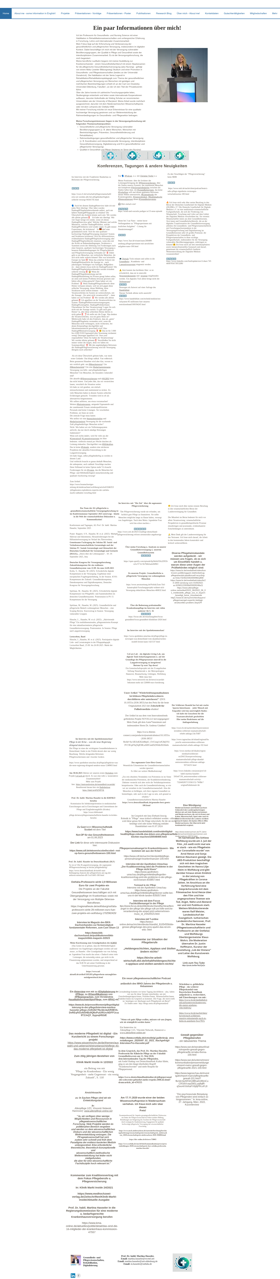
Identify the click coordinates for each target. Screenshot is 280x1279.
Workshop (109, 773)
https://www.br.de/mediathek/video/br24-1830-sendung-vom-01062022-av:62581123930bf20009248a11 (188, 582)
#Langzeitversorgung (90, 439)
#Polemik (85, 447)
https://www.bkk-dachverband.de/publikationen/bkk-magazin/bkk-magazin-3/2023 (94, 935)
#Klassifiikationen (98, 994)
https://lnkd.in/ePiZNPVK (93, 790)
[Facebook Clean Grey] (78, 1275)
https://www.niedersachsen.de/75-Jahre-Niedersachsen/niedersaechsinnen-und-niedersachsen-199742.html (191, 834)
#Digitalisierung (106, 991)
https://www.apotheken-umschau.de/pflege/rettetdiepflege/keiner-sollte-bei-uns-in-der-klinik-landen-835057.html (146, 893)
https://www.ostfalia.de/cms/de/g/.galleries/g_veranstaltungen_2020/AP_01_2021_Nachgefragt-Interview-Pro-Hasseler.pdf (147, 1040)
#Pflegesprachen (84, 997)
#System (90, 470)
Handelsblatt (124, 290)
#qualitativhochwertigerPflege (85, 999)
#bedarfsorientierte (77, 421)
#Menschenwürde (77, 367)
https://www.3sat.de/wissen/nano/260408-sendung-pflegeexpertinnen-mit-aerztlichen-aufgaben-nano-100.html (136, 243)
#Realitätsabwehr (155, 197)
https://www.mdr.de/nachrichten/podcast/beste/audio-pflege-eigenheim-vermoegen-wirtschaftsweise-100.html (187, 191)
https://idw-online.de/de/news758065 (142, 1139)
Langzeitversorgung (127, 264)
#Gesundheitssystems (147, 199)
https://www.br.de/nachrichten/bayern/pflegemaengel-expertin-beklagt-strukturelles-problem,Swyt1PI (188, 600)
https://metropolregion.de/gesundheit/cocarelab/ (95, 784)
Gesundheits (124, 261)
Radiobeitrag (105, 787)
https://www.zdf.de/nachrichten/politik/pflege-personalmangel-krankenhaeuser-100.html (147, 857)
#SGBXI (105, 379)
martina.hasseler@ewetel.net (141, 1258)
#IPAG (111, 999)
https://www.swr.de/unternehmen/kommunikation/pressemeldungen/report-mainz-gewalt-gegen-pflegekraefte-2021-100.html (192, 1064)
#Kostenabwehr (147, 195)
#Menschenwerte (95, 364)
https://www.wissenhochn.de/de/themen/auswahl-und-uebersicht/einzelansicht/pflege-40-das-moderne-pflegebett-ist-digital (93, 1045)
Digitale (125, 259)
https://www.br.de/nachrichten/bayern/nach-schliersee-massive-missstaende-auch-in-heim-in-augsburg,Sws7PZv (193, 1017)
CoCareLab (80, 776)
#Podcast (128, 176)
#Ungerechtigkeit (140, 197)
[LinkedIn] (73, 1275)
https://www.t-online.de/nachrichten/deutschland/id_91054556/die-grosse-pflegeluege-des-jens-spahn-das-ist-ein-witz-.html (147, 926)
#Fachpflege (123, 192)
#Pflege (79, 994)
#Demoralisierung (125, 199)
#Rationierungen (83, 404)
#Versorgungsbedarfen (140, 188)
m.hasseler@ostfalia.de (141, 1264)
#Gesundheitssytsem (145, 190)
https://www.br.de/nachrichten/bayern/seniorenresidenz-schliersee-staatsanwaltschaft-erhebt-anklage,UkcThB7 (190, 731)
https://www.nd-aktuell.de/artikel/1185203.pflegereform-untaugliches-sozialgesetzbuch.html (93, 974)
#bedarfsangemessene (102, 367)
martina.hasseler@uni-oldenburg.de (141, 1261)
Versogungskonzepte (127, 276)
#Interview (79, 991)
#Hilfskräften (107, 444)
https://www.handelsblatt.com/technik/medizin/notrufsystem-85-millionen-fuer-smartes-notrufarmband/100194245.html (139, 302)
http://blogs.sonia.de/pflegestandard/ (153, 1003)
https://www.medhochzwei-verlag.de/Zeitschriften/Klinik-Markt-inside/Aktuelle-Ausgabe (94, 1196)
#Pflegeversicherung (147, 183)
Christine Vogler (147, 176)
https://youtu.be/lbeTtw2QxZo (193, 965)
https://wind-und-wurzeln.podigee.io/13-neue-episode (140, 211)
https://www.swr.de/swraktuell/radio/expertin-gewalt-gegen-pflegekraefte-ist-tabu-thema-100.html (192, 1051)
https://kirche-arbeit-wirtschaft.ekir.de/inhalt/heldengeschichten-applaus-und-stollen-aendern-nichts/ (150, 960)
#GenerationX (75, 439)
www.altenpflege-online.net (98, 1111)
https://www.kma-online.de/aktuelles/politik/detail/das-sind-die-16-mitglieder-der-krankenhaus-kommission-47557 (92, 1228)
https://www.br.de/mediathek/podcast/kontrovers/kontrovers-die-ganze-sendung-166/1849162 (193, 1004)
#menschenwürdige (95, 419)
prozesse (144, 276)
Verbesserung (124, 281)
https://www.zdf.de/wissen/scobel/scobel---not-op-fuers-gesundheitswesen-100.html (95, 851)
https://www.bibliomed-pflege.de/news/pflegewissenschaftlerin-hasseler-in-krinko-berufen (93, 815)
